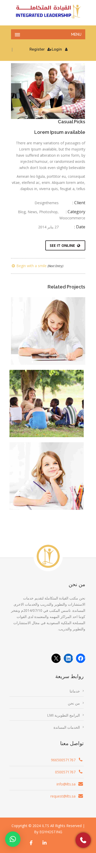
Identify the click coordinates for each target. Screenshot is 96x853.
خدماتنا (75, 691)
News (32, 211)
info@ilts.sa (66, 784)
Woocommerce (72, 217)
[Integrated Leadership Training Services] (48, 11)
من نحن (74, 703)
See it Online (62, 245)
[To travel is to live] (55, 343)
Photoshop (48, 211)
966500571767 (63, 759)
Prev (16, 91)
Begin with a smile (39, 265)
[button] (12, 839)
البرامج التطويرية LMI (63, 715)
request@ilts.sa (63, 796)
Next (80, 91)
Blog (22, 211)
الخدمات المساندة (67, 727)
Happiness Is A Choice (47, 470)
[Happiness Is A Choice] (53, 488)
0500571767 (65, 772)
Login (57, 49)
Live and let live (47, 397)
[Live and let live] (53, 415)
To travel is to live (48, 325)
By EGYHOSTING (48, 831)
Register (37, 49)
